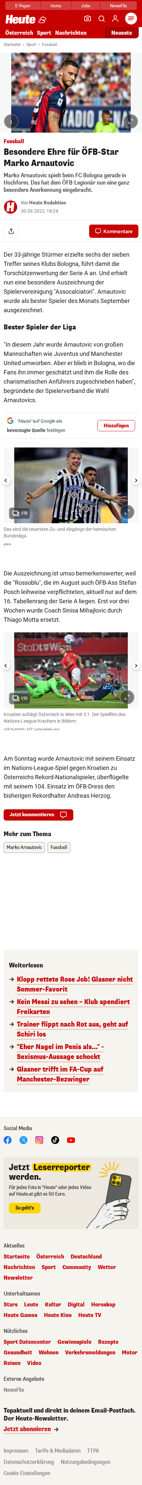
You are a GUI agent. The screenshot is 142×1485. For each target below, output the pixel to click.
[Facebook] (8, 1139)
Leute (31, 1304)
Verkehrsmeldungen (90, 1352)
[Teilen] (11, 231)
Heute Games (20, 1315)
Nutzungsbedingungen (85, 1462)
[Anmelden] (115, 18)
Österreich (19, 32)
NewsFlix (118, 6)
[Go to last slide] (6, 480)
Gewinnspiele (74, 1342)
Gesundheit (18, 1352)
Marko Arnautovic (24, 847)
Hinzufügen (116, 426)
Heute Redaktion (47, 203)
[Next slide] (136, 480)
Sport (44, 32)
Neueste (121, 32)
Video (34, 1363)
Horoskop (103, 1304)
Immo (56, 6)
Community (76, 1267)
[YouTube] (71, 1139)
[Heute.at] (20, 19)
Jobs (85, 6)
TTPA (93, 1450)
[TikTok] (55, 1139)
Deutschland (86, 1256)
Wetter (107, 1267)
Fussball (49, 44)
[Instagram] (39, 1139)
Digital (76, 1304)
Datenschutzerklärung (29, 1462)
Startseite (12, 44)
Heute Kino (58, 1315)
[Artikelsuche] (101, 18)
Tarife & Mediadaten (58, 1450)
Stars (11, 1304)
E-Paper (23, 6)
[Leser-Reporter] (87, 18)
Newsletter (18, 1278)
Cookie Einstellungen (27, 1473)
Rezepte (108, 1342)
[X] (23, 1139)
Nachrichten (19, 1267)
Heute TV (89, 1315)
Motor (129, 1352)
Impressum (16, 1450)
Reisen (12, 1363)
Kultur (53, 1304)
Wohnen (48, 1352)
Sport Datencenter (27, 1342)
